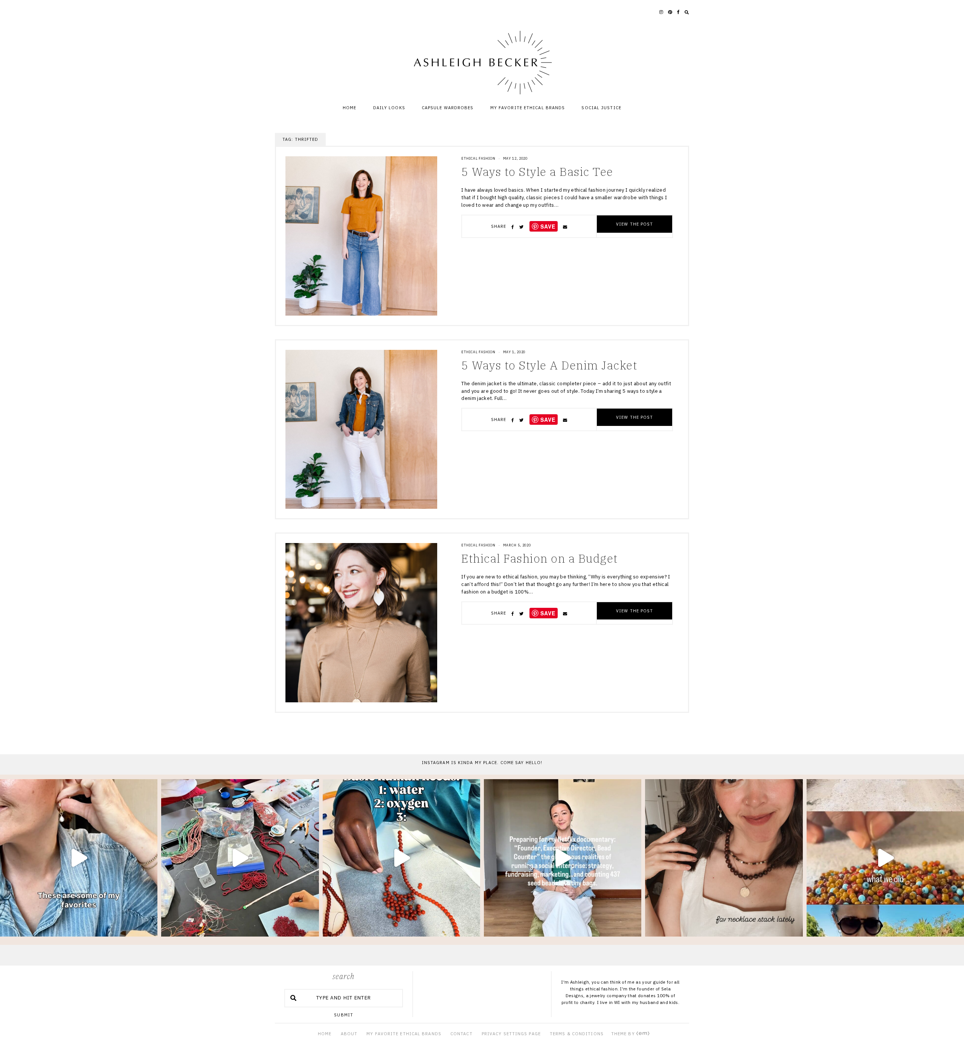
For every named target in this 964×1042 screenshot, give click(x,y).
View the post (634, 224)
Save (547, 226)
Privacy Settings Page (511, 1033)
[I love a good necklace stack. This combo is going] (723, 858)
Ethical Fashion (478, 158)
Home (349, 107)
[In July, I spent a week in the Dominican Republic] (885, 858)
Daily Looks (389, 107)
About (349, 1033)
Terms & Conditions (577, 1033)
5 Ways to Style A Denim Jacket (549, 365)
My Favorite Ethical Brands (527, 107)
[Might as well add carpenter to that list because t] (562, 858)
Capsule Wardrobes (448, 107)
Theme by (623, 1033)
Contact (461, 1033)
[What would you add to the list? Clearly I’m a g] (78, 858)
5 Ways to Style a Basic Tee (537, 171)
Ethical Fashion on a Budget (539, 558)
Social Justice (601, 107)
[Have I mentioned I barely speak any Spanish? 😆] (240, 858)
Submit (343, 1015)
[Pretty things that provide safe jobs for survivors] (401, 858)
